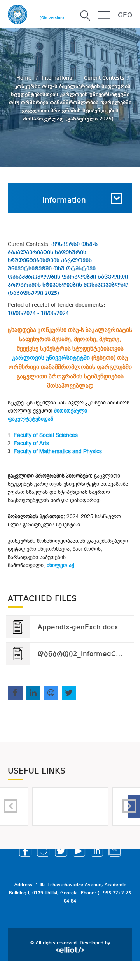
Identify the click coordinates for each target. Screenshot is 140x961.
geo (125, 15)
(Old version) (52, 18)
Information (64, 201)
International (58, 78)
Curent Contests (104, 78)
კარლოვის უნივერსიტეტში (51, 358)
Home (24, 78)
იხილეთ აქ (60, 565)
